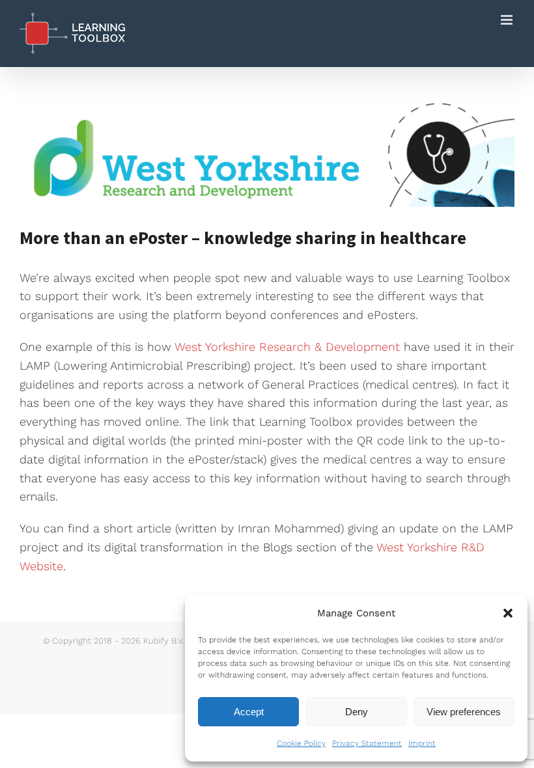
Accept (249, 711)
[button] (507, 613)
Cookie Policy (301, 743)
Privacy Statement (367, 743)
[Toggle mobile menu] (507, 20)
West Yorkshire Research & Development (287, 346)
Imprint (422, 743)
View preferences (464, 711)
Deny (356, 711)
